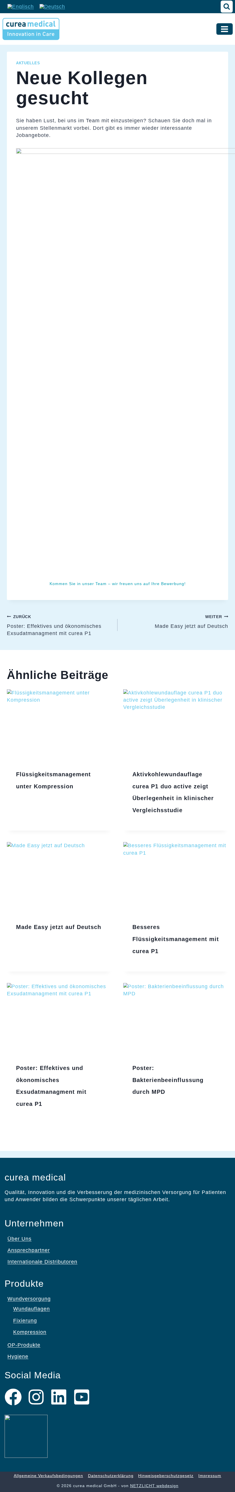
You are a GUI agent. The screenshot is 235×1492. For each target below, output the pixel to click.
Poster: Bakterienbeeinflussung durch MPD (167, 1080)
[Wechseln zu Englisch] (21, 6)
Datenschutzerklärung (111, 1475)
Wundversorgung (29, 1299)
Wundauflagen (31, 1309)
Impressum (209, 1475)
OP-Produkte (23, 1345)
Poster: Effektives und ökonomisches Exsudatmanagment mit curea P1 (54, 625)
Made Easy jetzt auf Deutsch (191, 621)
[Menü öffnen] (224, 29)
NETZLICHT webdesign (154, 1485)
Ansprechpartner (28, 1250)
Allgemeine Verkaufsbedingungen (48, 1475)
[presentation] (59, 724)
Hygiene (17, 1356)
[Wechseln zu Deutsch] (52, 6)
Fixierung (25, 1320)
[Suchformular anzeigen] (227, 7)
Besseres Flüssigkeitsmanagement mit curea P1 (175, 939)
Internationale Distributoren (42, 1262)
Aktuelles (28, 63)
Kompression (29, 1332)
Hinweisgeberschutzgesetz (165, 1475)
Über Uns (19, 1239)
